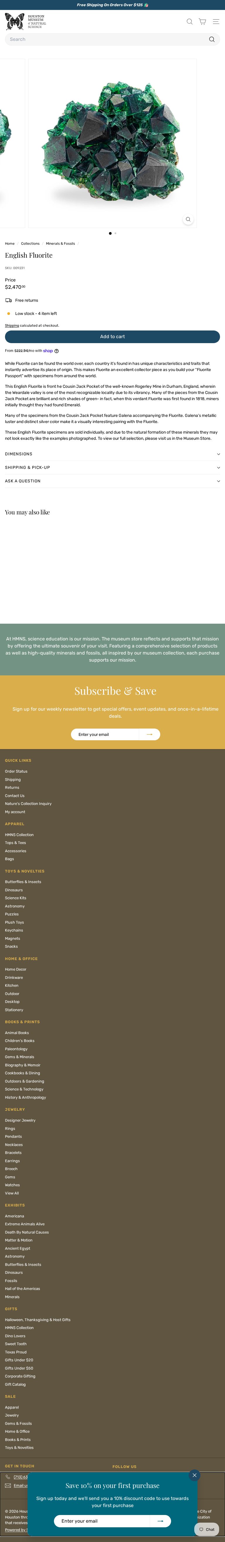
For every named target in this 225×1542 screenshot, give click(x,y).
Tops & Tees (15, 842)
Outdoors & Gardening (24, 1081)
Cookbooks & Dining (22, 1073)
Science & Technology (24, 1089)
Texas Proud (16, 1352)
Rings (10, 1128)
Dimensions (19, 454)
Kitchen (11, 985)
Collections (30, 243)
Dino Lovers (15, 1336)
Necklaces (14, 1144)
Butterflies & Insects (23, 882)
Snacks (11, 946)
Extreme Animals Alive (25, 1224)
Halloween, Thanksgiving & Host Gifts (38, 1320)
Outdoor (12, 993)
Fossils (11, 1280)
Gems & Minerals (19, 1057)
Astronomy (15, 906)
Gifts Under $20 (19, 1360)
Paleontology (16, 1049)
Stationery (14, 1010)
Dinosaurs (14, 890)
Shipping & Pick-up (27, 467)
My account (15, 812)
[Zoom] (188, 219)
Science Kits (15, 898)
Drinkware (14, 977)
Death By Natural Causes (27, 1232)
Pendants (13, 1136)
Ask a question (23, 481)
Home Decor (15, 969)
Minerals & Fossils (60, 243)
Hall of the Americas (22, 1288)
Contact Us (15, 795)
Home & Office (17, 1431)
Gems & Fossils (18, 1423)
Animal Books (17, 1033)
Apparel (12, 1407)
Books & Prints (18, 1439)
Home (10, 243)
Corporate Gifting (20, 1376)
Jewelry (12, 1415)
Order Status (16, 771)
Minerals (12, 1297)
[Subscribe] (160, 1521)
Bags (9, 859)
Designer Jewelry (20, 1120)
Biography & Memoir (22, 1065)
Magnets (12, 938)
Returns (12, 787)
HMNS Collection (19, 835)
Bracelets (13, 1152)
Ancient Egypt (17, 1248)
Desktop (12, 1001)
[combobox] (112, 39)
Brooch (11, 1169)
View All (12, 1193)
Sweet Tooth (16, 1344)
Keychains (14, 930)
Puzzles (12, 914)
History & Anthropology (25, 1097)
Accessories (15, 851)
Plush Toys (14, 922)
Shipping (12, 325)
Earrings (12, 1161)
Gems (10, 1177)
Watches (12, 1185)
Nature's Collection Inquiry (28, 803)
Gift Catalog (15, 1384)
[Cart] (202, 21)
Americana (14, 1216)
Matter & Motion (19, 1240)
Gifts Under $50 (19, 1368)
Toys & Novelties (19, 1447)
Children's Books (20, 1040)
